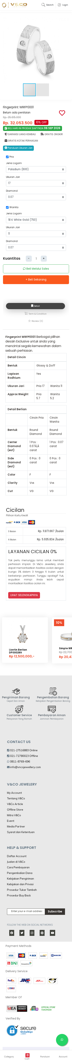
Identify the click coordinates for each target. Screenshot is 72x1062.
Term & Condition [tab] (37, 313)
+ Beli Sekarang (36, 279)
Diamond (12, 190)
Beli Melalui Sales (37, 269)
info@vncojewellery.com (25, 767)
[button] (65, 50)
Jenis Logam (14, 163)
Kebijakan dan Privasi (20, 884)
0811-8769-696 (19, 761)
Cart (27, 1058)
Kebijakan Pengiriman (20, 878)
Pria (11, 156)
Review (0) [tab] (37, 321)
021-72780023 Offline (23, 755)
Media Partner (16, 826)
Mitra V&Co (14, 815)
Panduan (45, 1056)
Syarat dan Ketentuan (21, 832)
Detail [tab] (36, 306)
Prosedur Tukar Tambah (22, 889)
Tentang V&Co (16, 798)
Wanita (13, 207)
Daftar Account (16, 856)
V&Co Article (15, 804)
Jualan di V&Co (16, 861)
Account (63, 1056)
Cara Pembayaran (18, 867)
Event (10, 820)
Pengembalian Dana (19, 873)
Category (9, 1056)
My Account (14, 792)
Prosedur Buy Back (19, 895)
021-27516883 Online (23, 750)
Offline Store (15, 809)
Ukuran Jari (13, 177)
